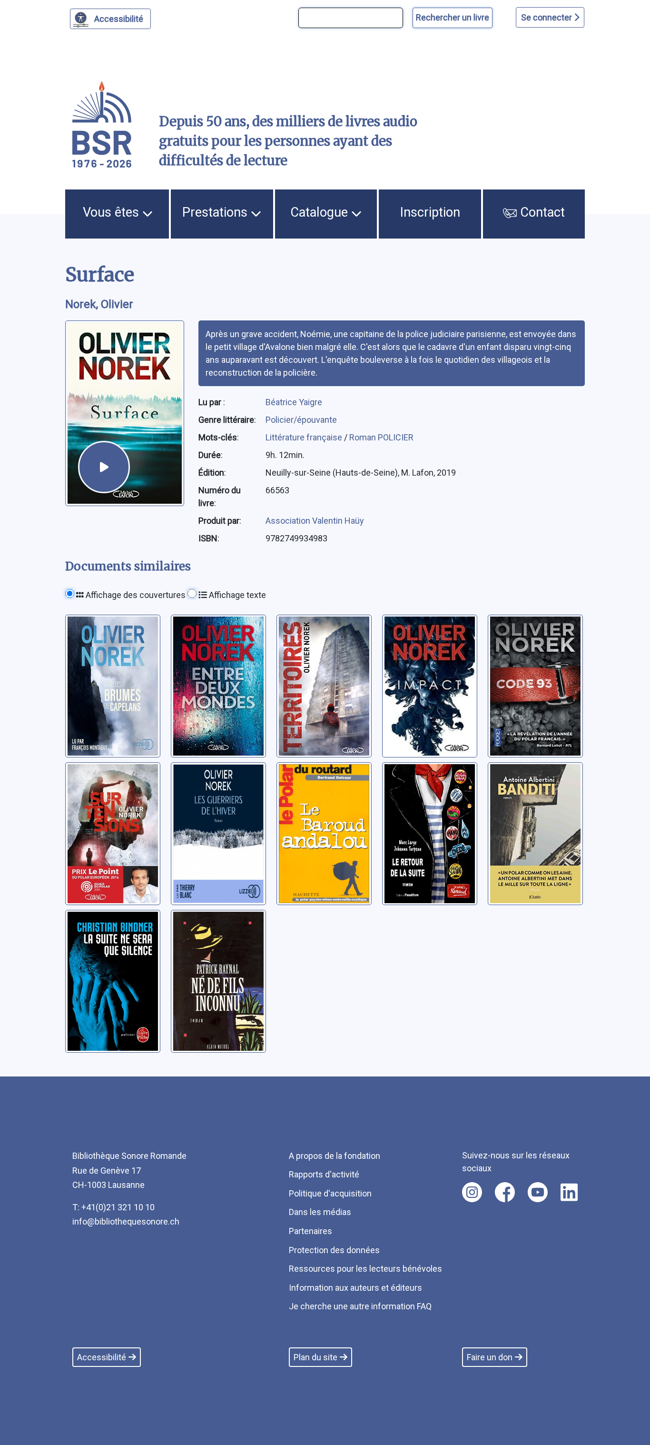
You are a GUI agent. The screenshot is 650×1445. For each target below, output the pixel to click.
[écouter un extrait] (104, 467)
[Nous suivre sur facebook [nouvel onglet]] (505, 1192)
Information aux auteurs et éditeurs (355, 1288)
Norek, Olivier (99, 304)
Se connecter (547, 17)
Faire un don (489, 1357)
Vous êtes (112, 212)
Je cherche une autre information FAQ (360, 1306)
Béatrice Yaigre (294, 402)
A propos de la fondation (334, 1156)
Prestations (216, 212)
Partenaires (310, 1231)
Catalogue (320, 212)
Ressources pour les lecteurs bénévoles (365, 1269)
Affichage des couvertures (135, 595)
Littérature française (305, 437)
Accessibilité (118, 19)
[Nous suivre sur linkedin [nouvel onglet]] (569, 1192)
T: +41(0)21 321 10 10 (113, 1207)
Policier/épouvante (301, 420)
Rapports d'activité (324, 1174)
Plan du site (315, 1357)
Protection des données (334, 1250)
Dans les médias (320, 1212)
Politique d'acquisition (330, 1193)
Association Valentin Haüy (315, 521)
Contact (541, 212)
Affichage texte (236, 595)
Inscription (430, 212)
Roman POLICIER (381, 437)
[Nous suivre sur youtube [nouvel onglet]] (538, 1192)
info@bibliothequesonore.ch (125, 1221)
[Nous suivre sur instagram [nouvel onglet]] (472, 1192)
